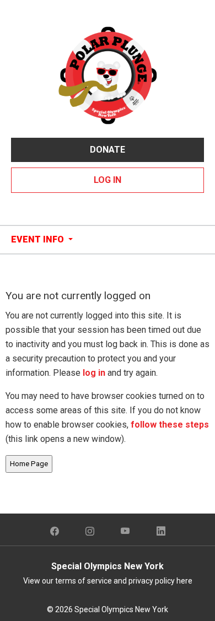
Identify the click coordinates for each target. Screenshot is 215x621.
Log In (107, 180)
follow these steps (168, 424)
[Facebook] (54, 532)
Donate (107, 149)
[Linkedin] (161, 532)
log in (94, 373)
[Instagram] (90, 532)
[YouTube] (125, 532)
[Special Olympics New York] (107, 74)
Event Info (38, 239)
